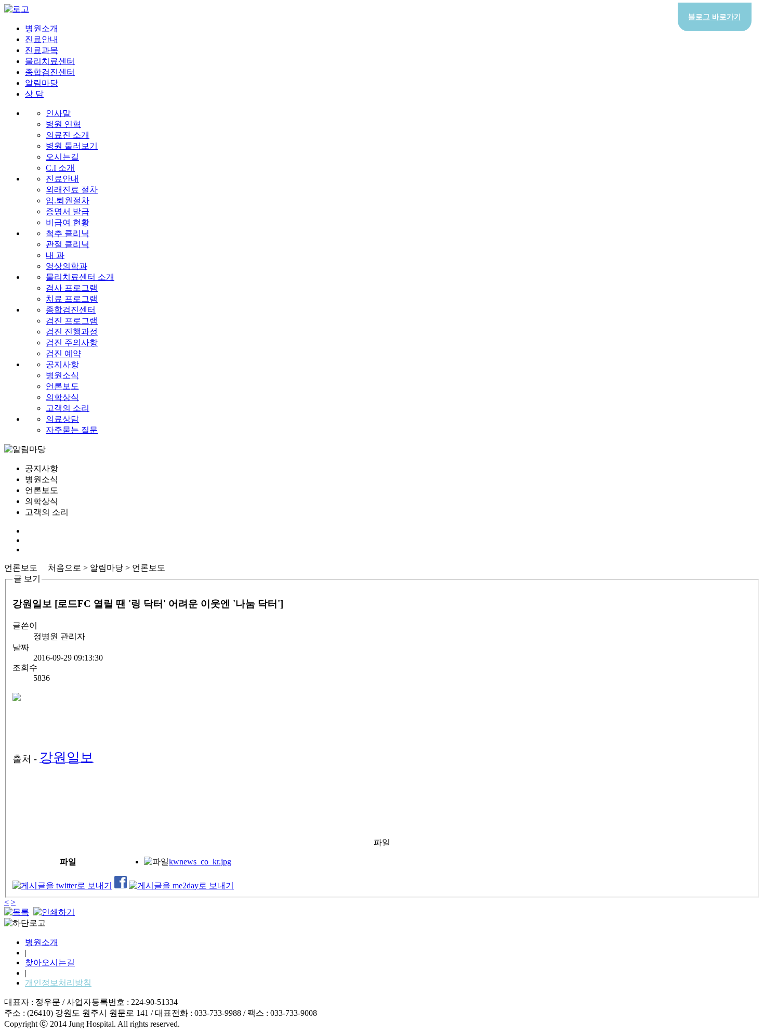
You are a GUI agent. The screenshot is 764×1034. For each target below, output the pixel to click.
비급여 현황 (67, 222)
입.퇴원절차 (67, 200)
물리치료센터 (50, 61)
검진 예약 (63, 353)
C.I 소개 (60, 167)
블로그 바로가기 (714, 17)
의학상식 (62, 397)
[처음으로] (16, 9)
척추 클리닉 (67, 233)
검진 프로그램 (72, 320)
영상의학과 (66, 266)
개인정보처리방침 (58, 982)
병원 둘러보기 (72, 145)
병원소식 (62, 375)
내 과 (55, 255)
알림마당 (41, 83)
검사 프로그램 (72, 287)
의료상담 (62, 419)
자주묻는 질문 (72, 429)
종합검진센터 (50, 72)
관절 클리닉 (67, 244)
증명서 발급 (67, 211)
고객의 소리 (67, 408)
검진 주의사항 (72, 342)
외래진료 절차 (72, 189)
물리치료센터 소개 (80, 277)
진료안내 (41, 39)
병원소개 (41, 28)
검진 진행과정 (72, 331)
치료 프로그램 (72, 298)
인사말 (58, 113)
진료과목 (41, 50)
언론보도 (62, 386)
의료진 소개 (67, 135)
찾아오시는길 (50, 962)
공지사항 (62, 364)
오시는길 (62, 156)
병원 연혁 (63, 124)
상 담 (34, 93)
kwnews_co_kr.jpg (200, 861)
